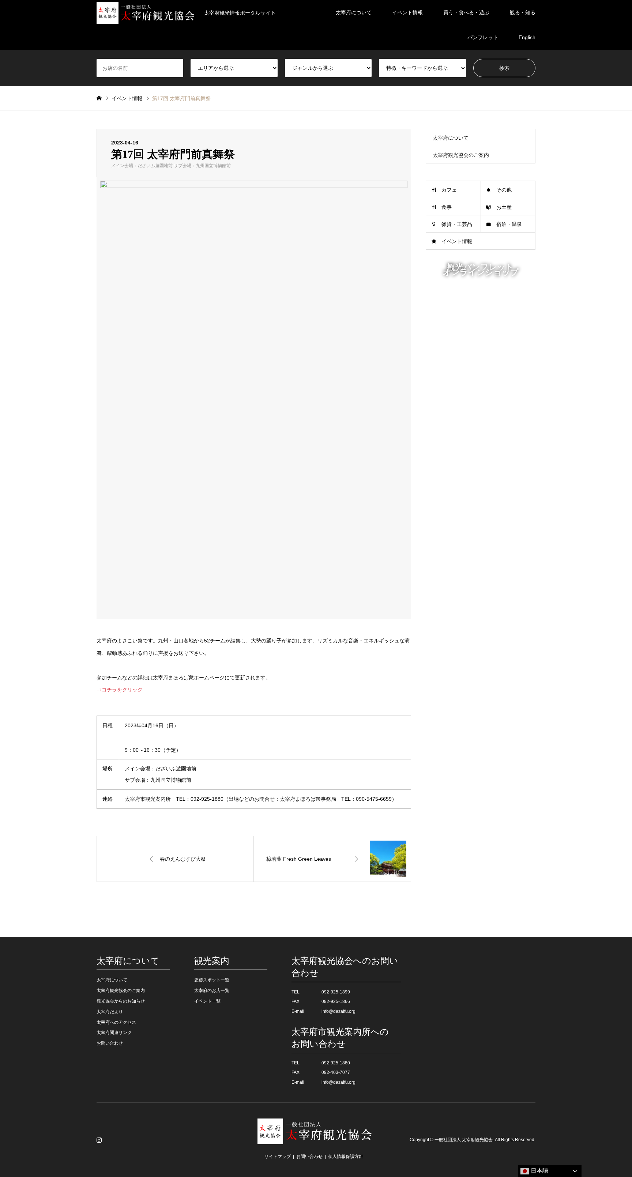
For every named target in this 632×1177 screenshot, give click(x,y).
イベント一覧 (207, 1001)
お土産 (504, 207)
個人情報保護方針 (345, 1156)
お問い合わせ (110, 1043)
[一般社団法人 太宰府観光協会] (316, 1139)
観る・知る (522, 12)
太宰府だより (110, 1011)
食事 (446, 207)
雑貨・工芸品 (456, 224)
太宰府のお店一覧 (211, 990)
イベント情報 (407, 12)
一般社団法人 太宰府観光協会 (463, 1139)
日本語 (538, 1170)
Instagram (99, 1139)
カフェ (449, 190)
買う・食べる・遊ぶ (466, 12)
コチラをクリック (122, 690)
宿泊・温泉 (509, 224)
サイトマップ (277, 1156)
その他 (504, 190)
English (527, 37)
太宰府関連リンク (114, 1032)
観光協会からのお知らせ (121, 1001)
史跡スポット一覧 (211, 979)
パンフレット (482, 37)
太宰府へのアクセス (116, 1022)
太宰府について (354, 12)
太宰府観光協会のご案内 (461, 155)
